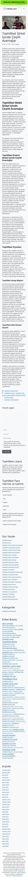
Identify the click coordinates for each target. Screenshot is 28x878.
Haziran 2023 (6, 834)
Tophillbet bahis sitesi (9, 648)
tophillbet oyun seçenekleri (17, 708)
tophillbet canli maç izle (8, 654)
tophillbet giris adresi (7, 672)
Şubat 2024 (5, 814)
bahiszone (19, 875)
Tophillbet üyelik (8, 749)
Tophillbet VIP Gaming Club (10, 574)
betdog (14, 875)
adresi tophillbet (7, 623)
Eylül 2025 (5, 777)
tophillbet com (5, 668)
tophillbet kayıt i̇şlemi (18, 691)
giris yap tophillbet (7, 631)
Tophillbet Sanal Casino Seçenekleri (12, 545)
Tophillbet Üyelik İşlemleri (11, 400)
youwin (18, 872)
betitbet (23, 872)
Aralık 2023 (5, 819)
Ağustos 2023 (6, 829)
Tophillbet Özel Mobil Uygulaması (11, 582)
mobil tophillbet (5, 637)
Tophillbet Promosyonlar (11, 391)
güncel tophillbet (7, 635)
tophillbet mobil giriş (6, 698)
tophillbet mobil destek (19, 697)
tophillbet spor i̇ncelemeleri (20, 721)
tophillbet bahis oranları (8, 644)
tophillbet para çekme (9, 712)
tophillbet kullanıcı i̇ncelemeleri (7, 693)
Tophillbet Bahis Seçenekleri (10, 557)
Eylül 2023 (5, 826)
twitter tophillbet (8, 754)
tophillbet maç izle (19, 693)
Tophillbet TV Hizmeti (8, 594)
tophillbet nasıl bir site (8, 704)
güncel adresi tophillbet (9, 633)
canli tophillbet (19, 625)
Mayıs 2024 (5, 807)
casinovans (8, 875)
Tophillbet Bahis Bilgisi (8, 596)
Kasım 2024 (5, 792)
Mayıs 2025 (5, 782)
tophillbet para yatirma (8, 710)
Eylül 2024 (5, 797)
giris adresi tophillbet (7, 629)
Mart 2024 (5, 812)
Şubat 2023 (5, 843)
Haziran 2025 (6, 780)
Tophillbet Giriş (6, 542)
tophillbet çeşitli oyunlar (7, 747)
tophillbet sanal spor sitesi (7, 717)
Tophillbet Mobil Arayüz (9, 584)
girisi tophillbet (18, 629)
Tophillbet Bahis (9, 641)
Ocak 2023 (5, 846)
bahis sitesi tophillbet (8, 625)
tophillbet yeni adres (7, 737)
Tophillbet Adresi (7, 540)
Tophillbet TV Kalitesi (8, 569)
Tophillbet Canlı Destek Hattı (8, 660)
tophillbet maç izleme (9, 695)
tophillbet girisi (18, 672)
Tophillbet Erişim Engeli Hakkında (11, 577)
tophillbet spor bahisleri (8, 721)
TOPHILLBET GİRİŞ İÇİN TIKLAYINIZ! (14, 2)
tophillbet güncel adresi (8, 685)
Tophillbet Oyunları (9, 393)
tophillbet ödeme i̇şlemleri (18, 747)
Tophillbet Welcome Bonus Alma (8, 733)
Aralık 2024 (5, 789)
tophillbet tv (15, 723)
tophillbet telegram (6, 723)
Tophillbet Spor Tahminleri (9, 579)
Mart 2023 (5, 841)
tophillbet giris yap (9, 676)
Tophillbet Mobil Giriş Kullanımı (11, 552)
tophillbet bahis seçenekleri (8, 646)
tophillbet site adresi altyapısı (18, 717)
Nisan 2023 (5, 839)
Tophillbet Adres (15, 637)
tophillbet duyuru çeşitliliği (14, 668)
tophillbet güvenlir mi (7, 687)
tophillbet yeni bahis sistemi (8, 741)
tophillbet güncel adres (10, 683)
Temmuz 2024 (6, 802)
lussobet (7, 874)
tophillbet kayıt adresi (7, 691)
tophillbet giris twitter (8, 674)
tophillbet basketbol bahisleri (7, 650)
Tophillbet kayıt (20, 689)
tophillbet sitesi (6, 719)
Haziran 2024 (6, 804)
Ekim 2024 (5, 794)
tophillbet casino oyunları (10, 664)
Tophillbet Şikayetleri (18, 751)
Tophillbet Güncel (7, 681)
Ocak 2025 (5, 787)
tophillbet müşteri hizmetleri (10, 702)
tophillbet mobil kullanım (6, 700)
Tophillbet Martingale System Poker (12, 572)
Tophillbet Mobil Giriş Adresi (18, 698)
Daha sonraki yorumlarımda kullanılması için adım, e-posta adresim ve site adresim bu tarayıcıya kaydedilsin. (14, 444)
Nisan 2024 (5, 809)
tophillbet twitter (20, 395)
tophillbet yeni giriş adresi (9, 745)
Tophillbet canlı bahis (8, 656)
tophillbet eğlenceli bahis (18, 670)
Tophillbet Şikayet (7, 752)
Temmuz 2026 (6, 770)
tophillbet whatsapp (9, 735)
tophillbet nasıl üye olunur (8, 706)
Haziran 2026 (6, 772)
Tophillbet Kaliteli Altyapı (9, 560)
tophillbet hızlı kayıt (19, 687)
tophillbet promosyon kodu (10, 716)
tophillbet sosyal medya (17, 719)
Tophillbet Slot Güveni (8, 589)
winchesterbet (19, 874)
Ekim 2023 (5, 824)
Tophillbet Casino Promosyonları (11, 550)
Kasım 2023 (5, 821)
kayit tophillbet (17, 635)
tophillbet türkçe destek (7, 731)
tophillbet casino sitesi (11, 666)
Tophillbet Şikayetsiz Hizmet (10, 562)
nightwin (12, 874)
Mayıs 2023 (5, 836)
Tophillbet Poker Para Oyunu (7, 714)
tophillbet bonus (19, 650)
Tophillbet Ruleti (8, 397)
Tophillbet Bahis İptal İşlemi (10, 599)
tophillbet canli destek (19, 652)
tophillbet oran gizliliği (19, 706)
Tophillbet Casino (6, 661)
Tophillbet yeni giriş (9, 743)
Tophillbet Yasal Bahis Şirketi (10, 567)
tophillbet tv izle (6, 729)
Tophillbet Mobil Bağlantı (7, 697)
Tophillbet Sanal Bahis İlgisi (10, 587)
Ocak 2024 (5, 816)
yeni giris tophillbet (7, 758)
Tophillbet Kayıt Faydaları (9, 555)
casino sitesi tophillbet (8, 627)
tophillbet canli (7, 652)
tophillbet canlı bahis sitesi (10, 658)
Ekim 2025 (5, 775)
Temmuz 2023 (6, 831)
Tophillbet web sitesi (19, 731)
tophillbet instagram (8, 689)
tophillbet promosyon (19, 714)
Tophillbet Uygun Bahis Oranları (11, 547)
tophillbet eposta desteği (6, 670)
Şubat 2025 (5, 785)
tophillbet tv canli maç (8, 725)
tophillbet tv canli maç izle (10, 727)
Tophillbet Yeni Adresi (9, 739)
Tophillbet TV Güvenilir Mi (9, 592)
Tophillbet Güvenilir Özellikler (10, 565)
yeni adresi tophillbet (8, 756)
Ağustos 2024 (6, 799)
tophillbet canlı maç (19, 660)
